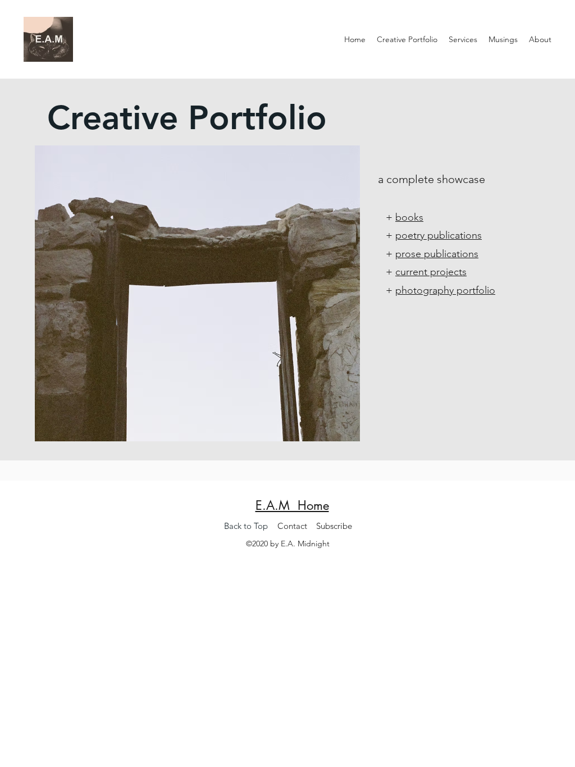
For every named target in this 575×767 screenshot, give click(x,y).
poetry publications (438, 235)
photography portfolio (445, 290)
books (409, 217)
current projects (431, 272)
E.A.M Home (292, 505)
